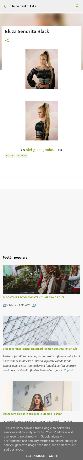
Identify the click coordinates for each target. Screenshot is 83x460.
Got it (54, 456)
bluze (9, 155)
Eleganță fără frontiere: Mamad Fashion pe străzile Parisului (40, 348)
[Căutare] (77, 6)
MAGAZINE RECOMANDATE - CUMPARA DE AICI (33, 297)
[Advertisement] (41, 219)
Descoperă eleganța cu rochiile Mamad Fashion (32, 413)
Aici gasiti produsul (41, 150)
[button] (7, 40)
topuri (22, 155)
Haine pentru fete (23, 6)
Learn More (35, 456)
